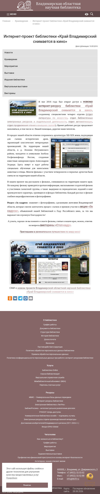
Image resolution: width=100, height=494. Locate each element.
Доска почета (50, 339)
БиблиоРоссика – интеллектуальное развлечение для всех (50, 408)
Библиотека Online (50, 370)
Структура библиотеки (50, 332)
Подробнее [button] (11, 478)
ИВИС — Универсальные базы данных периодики (50, 397)
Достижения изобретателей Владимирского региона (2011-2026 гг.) (50, 423)
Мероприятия (11, 66)
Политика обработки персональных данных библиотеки (50, 350)
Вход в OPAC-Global (50, 427)
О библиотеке (50, 320)
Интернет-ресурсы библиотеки (50, 401)
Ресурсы (50, 392)
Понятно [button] (27, 485)
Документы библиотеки (50, 328)
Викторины (9, 93)
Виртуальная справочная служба (50, 377)
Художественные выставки (50, 454)
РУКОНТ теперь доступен (50, 412)
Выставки (9, 73)
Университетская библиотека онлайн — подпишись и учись (50, 416)
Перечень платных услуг (50, 385)
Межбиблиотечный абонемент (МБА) (50, 381)
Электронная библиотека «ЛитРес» (50, 405)
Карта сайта (66, 490)
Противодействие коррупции (50, 347)
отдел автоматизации (80, 121)
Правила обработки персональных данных (50, 354)
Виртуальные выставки (15, 86)
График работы (50, 325)
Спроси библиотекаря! (50, 374)
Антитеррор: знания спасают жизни (50, 461)
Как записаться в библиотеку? (50, 439)
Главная (6, 21)
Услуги (50, 365)
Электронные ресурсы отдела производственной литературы (50, 419)
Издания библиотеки (14, 79)
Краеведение (21, 21)
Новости (8, 52)
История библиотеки (50, 336)
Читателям (50, 434)
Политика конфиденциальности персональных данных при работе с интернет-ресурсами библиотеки (50, 358)
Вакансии (50, 343)
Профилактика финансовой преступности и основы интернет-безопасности (50, 457)
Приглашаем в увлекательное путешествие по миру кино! (50, 231)
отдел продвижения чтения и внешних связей (31, 125)
